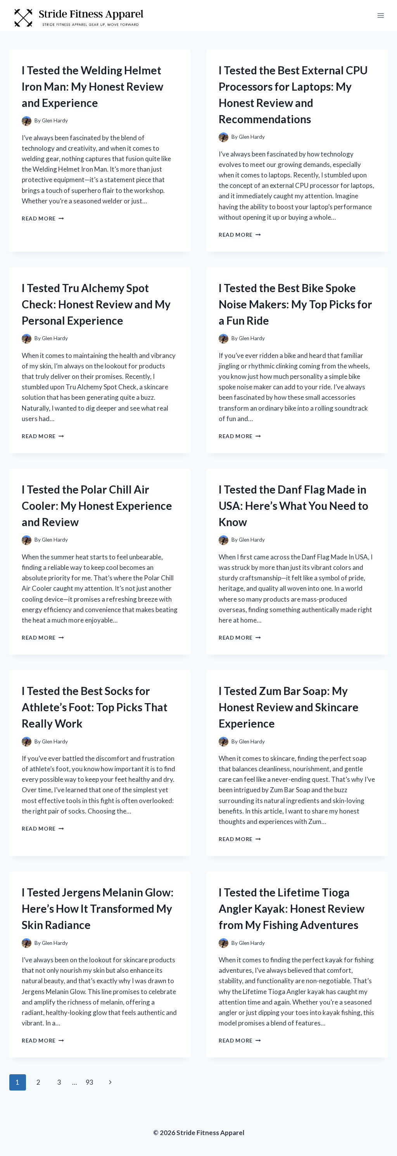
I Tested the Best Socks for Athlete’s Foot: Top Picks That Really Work (94, 707)
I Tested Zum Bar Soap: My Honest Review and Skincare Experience (289, 707)
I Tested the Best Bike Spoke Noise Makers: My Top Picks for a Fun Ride (295, 304)
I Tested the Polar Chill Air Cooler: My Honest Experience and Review (97, 505)
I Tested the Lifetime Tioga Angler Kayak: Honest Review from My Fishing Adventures (291, 908)
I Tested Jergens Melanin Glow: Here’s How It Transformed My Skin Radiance (98, 908)
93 (89, 1082)
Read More (43, 218)
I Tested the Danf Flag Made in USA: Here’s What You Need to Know (293, 505)
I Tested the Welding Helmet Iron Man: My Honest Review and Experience (92, 86)
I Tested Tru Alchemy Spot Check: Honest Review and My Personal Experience (96, 304)
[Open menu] (380, 15)
